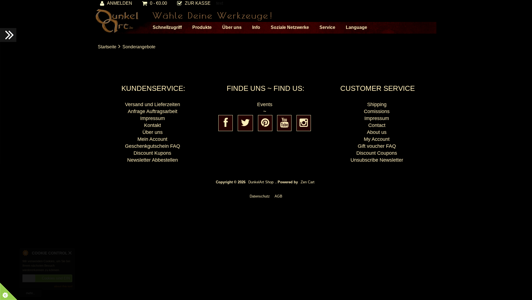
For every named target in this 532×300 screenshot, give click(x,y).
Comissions (377, 111)
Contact (376, 125)
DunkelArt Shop (260, 182)
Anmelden (119, 3)
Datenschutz (260, 196)
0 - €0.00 (158, 3)
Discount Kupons (152, 153)
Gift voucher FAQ (377, 146)
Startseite (107, 46)
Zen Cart (307, 182)
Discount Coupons (376, 153)
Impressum (152, 118)
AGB (278, 196)
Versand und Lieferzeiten (152, 104)
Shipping (377, 104)
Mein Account (152, 139)
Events (264, 104)
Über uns (152, 132)
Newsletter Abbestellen (152, 160)
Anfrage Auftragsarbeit (152, 111)
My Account (377, 139)
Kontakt (152, 125)
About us (377, 132)
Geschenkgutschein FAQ (152, 146)
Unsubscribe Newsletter (377, 160)
